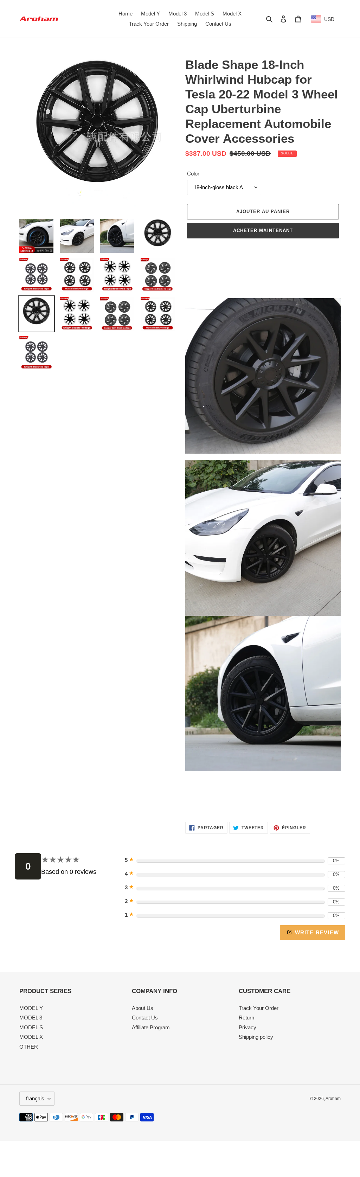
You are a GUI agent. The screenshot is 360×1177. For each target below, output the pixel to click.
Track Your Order (258, 1008)
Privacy (247, 1027)
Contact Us (145, 1018)
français (35, 1098)
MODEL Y (31, 1008)
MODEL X (31, 1037)
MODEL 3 (30, 1018)
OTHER (28, 1047)
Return (246, 1018)
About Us (142, 1008)
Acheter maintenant (263, 230)
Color (193, 174)
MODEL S (31, 1027)
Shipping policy (256, 1037)
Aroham (333, 1098)
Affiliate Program (151, 1027)
